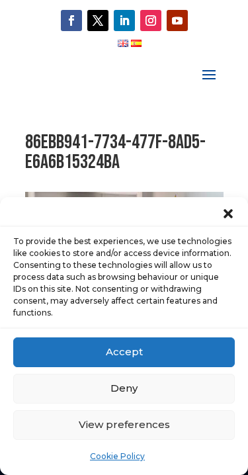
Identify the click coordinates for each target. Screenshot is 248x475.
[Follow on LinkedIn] (124, 20)
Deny (124, 388)
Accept (124, 351)
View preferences (124, 424)
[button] (228, 213)
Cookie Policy (117, 456)
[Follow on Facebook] (71, 20)
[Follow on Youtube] (177, 20)
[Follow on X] (97, 20)
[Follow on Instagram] (150, 20)
